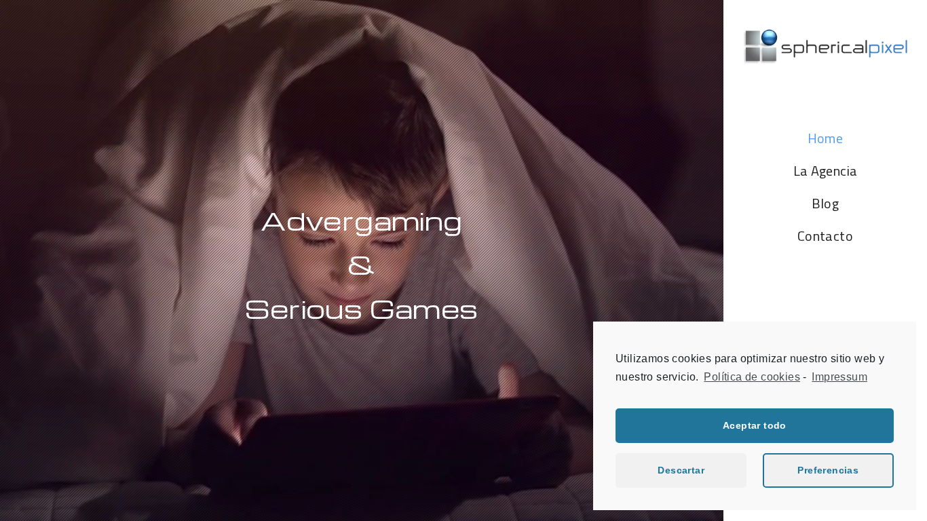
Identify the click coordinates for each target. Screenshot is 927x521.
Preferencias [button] (827, 470)
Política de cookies (752, 377)
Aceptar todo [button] (755, 425)
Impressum (839, 377)
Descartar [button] (681, 470)
